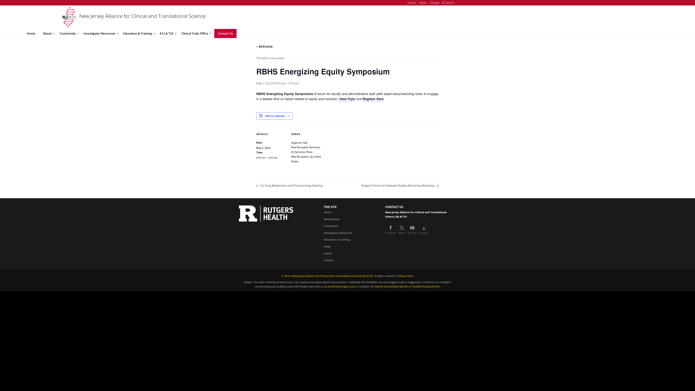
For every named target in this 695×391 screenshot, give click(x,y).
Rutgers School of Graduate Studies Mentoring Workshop (398, 185)
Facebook (390, 233)
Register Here (373, 98)
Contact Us (225, 33)
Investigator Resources (99, 33)
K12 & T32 (166, 33)
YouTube (412, 233)
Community (68, 33)
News (423, 3)
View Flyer (347, 98)
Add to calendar (275, 116)
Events (412, 3)
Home (31, 33)
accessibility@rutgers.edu (339, 286)
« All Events (264, 46)
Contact (329, 260)
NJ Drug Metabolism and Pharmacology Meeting (291, 185)
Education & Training (137, 33)
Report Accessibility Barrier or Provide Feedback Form (407, 286)
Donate (434, 3)
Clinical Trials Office (194, 33)
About (47, 33)
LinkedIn (424, 233)
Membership (331, 219)
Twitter (402, 233)
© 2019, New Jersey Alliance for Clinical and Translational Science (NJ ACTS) (327, 276)
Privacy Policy (405, 276)
